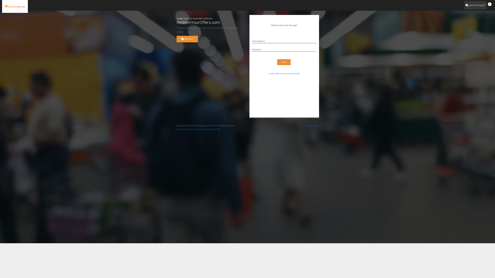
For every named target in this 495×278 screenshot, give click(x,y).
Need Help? (187, 39)
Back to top (313, 125)
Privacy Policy (200, 129)
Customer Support (475, 5)
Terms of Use (214, 129)
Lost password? (292, 73)
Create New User (276, 73)
